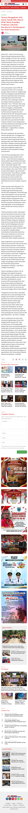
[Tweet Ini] (16, 359)
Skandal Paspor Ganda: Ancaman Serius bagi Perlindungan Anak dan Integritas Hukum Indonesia (6, 376)
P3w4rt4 (6, 32)
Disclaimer (21, 805)
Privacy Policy (7, 805)
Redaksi (8, 803)
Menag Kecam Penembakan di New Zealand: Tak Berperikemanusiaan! (14, 715)
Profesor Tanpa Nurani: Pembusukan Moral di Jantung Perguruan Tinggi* (20, 390)
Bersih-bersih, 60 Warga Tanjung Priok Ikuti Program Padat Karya (15, 732)
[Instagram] (15, 799)
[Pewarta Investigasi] (12, 4)
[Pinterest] (13, 799)
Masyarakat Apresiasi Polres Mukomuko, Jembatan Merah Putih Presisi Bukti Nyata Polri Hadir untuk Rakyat (13, 647)
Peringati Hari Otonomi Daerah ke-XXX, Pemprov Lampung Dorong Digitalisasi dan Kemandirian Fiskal (18, 761)
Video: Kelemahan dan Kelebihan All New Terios (15, 743)
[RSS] (21, 799)
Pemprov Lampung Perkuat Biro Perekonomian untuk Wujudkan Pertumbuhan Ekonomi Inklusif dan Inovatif (18, 652)
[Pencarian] (26, 4)
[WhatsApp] (18, 799)
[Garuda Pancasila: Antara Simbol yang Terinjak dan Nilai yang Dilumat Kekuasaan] (21, 398)
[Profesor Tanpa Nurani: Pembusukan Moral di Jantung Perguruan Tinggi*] (21, 384)
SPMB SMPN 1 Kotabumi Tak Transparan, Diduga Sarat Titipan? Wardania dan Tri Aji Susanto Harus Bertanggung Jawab (6, 702)
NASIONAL (3, 15)
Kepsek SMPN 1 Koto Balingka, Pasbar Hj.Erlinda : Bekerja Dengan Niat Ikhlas (20, 702)
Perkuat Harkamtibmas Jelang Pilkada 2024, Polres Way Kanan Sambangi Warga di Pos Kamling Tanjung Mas (18, 782)
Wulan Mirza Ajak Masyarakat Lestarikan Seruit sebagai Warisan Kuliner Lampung (17, 659)
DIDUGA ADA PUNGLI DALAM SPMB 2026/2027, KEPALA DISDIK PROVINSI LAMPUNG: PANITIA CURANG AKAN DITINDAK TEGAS (18, 754)
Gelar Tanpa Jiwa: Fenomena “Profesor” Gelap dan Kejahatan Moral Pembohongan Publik (7, 405)
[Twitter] (10, 799)
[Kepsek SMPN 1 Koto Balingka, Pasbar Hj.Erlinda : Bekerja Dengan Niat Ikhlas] (21, 696)
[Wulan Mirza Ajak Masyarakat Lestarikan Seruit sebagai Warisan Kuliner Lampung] (6, 660)
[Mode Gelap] (23, 4)
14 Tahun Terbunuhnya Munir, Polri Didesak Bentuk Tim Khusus (16, 726)
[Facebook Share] (13, 359)
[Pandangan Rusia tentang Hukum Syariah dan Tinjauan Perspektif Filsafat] (21, 369)
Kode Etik (19, 803)
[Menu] (2, 4)
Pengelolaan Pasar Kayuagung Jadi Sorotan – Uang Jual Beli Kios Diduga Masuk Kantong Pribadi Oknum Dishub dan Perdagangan (18, 768)
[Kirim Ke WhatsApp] (25, 359)
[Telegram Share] (22, 359)
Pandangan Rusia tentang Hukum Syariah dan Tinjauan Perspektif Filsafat (20, 376)
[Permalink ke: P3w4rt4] (2, 33)
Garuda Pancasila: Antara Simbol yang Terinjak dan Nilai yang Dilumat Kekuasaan (21, 405)
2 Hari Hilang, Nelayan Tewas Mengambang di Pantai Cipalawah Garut (15, 721)
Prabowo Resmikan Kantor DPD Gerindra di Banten (15, 737)
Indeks (13, 803)
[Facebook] (7, 799)
